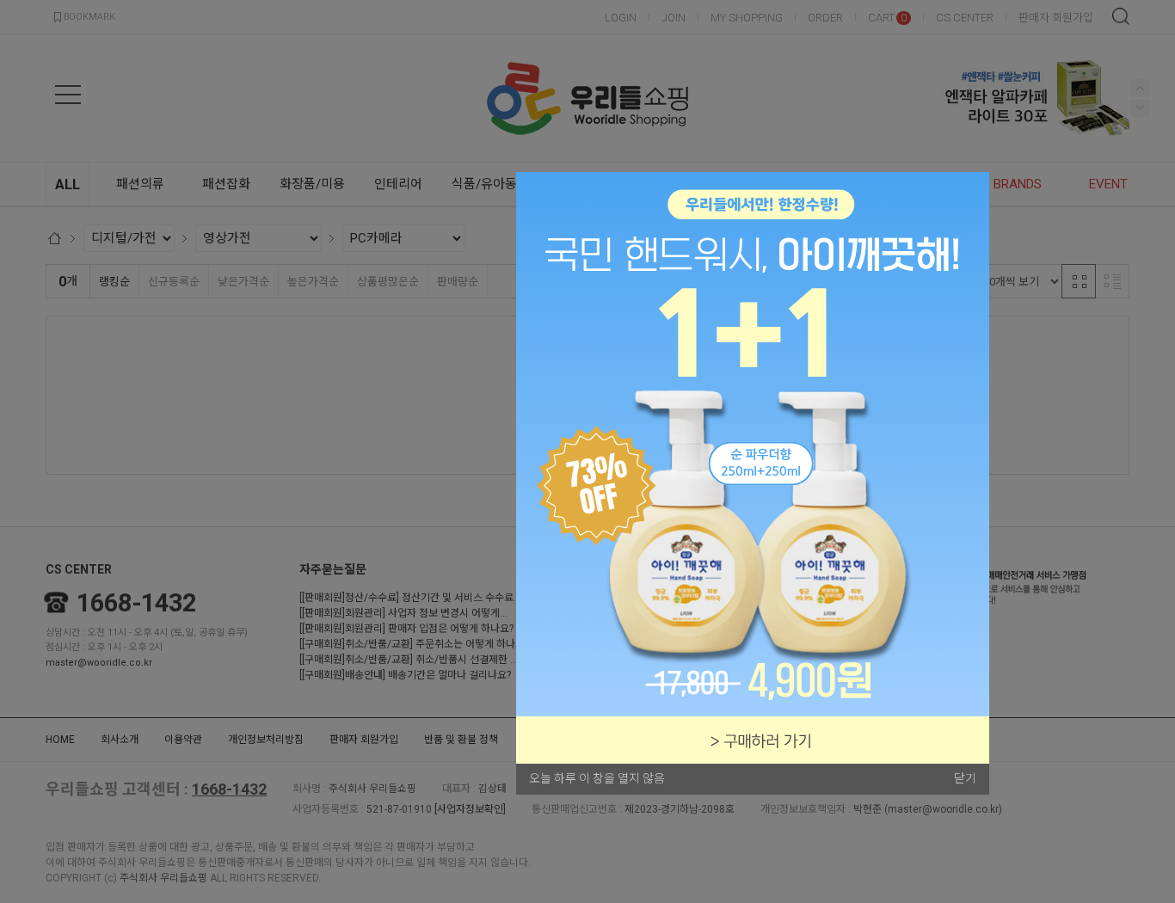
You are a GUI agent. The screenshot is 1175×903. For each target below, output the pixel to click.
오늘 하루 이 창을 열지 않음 (597, 778)
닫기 (965, 778)
